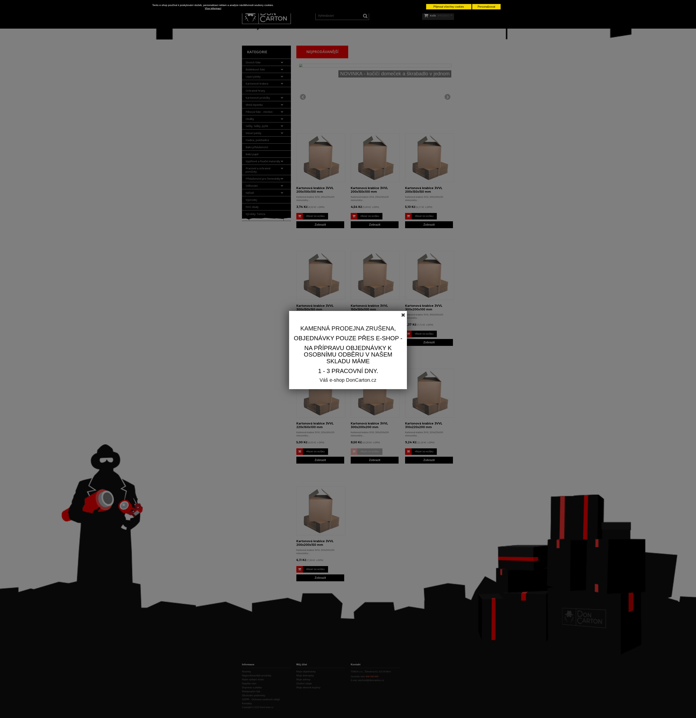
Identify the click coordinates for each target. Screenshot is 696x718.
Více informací (213, 8)
